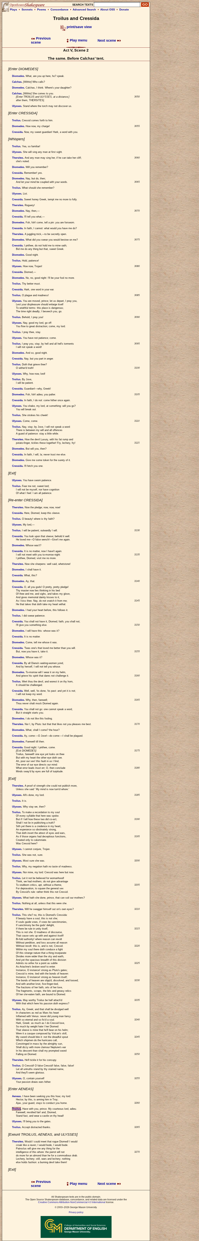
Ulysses (16, 106)
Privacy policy (76, 1212)
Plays (13, 9)
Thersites (17, 157)
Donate (124, 9)
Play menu (78, 40)
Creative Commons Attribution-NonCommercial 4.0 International (71, 1202)
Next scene (107, 40)
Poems (41, 9)
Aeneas (16, 1096)
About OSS (107, 9)
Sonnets (27, 9)
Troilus (16, 120)
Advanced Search (84, 9)
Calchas (17, 81)
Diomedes (18, 76)
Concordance (59, 9)
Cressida (17, 132)
